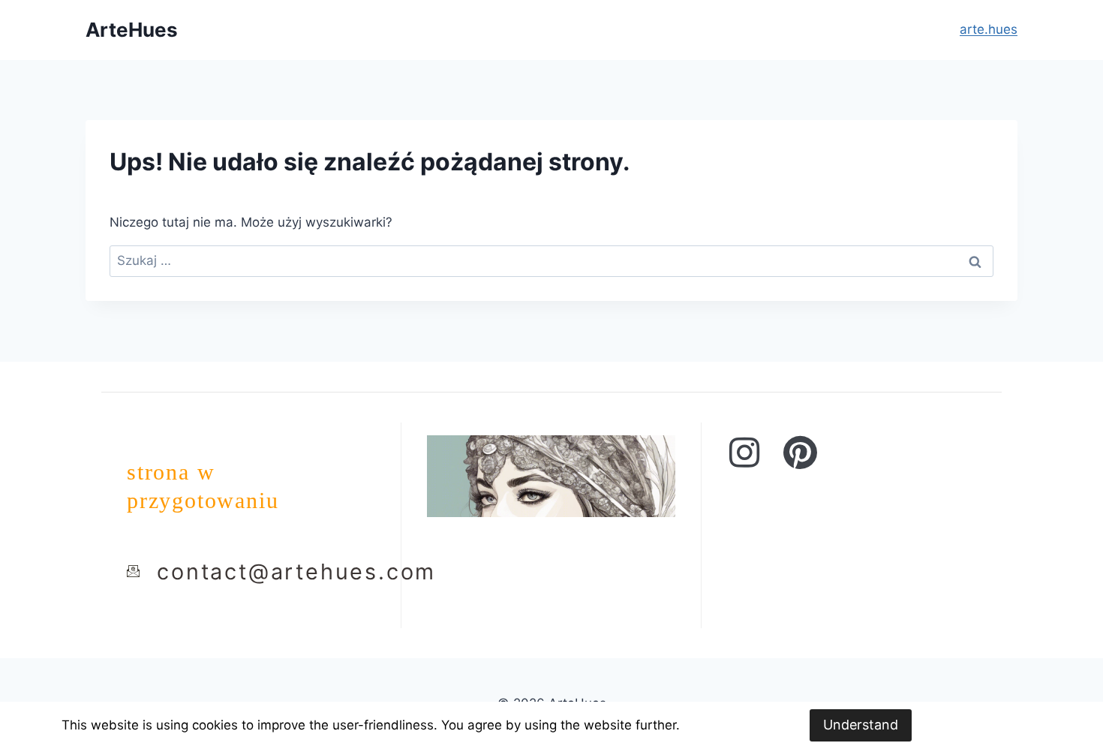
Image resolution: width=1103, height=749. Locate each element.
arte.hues (988, 29)
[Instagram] (744, 452)
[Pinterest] (800, 452)
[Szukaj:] (551, 260)
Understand (860, 724)
